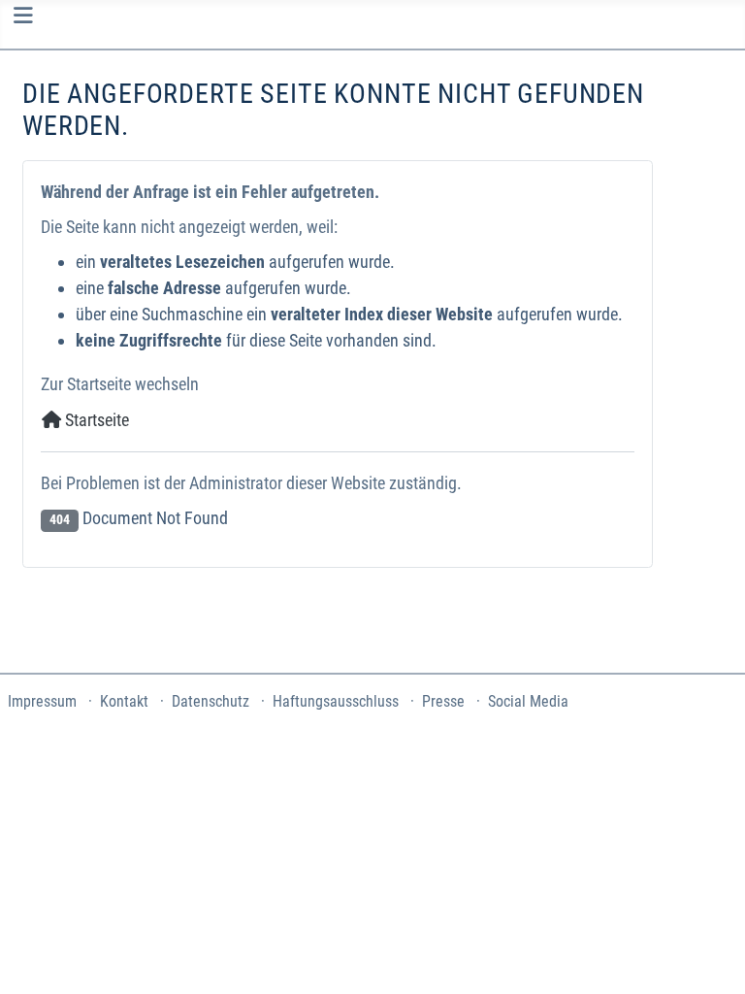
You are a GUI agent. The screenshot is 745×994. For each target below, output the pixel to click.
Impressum (42, 701)
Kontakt (124, 701)
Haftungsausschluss (336, 701)
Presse (443, 701)
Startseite (95, 420)
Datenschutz (210, 701)
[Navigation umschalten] (23, 15)
